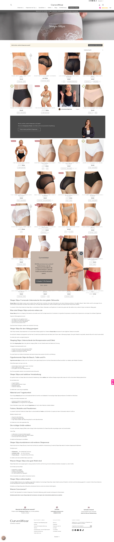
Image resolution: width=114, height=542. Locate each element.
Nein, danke (43, 285)
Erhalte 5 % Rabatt (44, 281)
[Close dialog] (81, 253)
